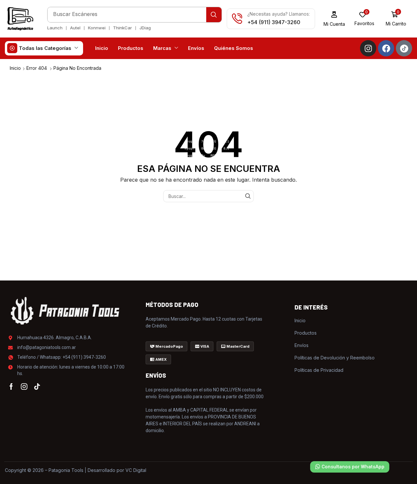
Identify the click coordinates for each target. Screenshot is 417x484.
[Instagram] (368, 48)
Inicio (15, 68)
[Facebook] (386, 48)
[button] (334, 18)
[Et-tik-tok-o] (404, 48)
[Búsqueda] (214, 14)
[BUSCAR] (248, 196)
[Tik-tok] (37, 386)
